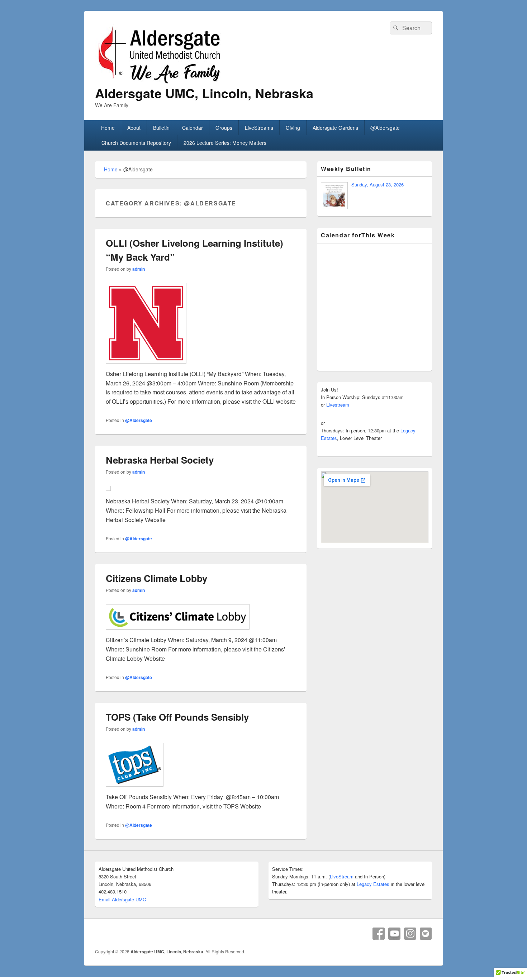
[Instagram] (410, 934)
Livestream (337, 404)
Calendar (192, 127)
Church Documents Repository (136, 142)
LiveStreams (259, 127)
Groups (223, 127)
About (134, 127)
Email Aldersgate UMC (122, 899)
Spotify (426, 934)
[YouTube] (394, 934)
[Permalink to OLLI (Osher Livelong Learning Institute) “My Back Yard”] (201, 323)
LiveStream (341, 876)
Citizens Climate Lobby (156, 578)
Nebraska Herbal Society (160, 459)
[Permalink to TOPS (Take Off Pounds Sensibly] (201, 765)
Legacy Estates (373, 884)
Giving (293, 127)
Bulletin (161, 127)
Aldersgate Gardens (335, 127)
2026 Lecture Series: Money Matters (225, 142)
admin (138, 269)
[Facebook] (378, 934)
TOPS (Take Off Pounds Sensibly (177, 717)
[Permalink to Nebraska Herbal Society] (201, 488)
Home (108, 127)
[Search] (395, 28)
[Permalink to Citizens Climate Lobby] (201, 617)
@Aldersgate (385, 127)
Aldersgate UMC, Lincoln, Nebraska (204, 93)
